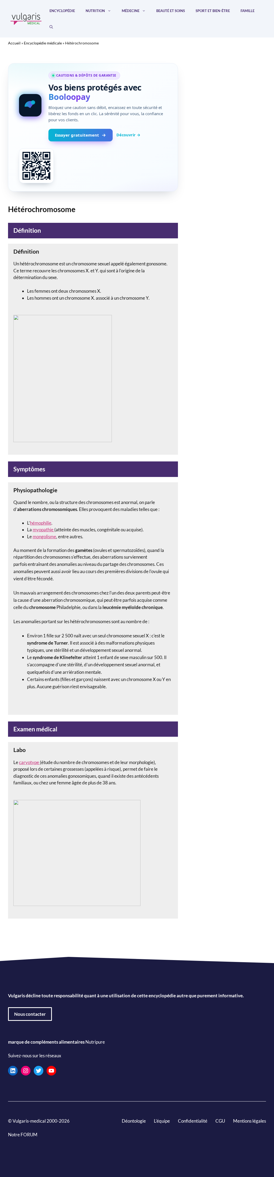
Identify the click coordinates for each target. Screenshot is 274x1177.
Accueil (14, 43)
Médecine (130, 11)
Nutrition (95, 11)
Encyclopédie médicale (43, 43)
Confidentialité (192, 1121)
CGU (220, 1121)
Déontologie (134, 1121)
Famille (247, 11)
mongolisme (44, 536)
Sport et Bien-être (213, 11)
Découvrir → (128, 134)
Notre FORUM (22, 1134)
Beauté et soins (170, 11)
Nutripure (95, 1042)
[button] (51, 27)
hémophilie (40, 523)
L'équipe (162, 1121)
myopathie (43, 529)
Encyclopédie (62, 11)
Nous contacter (30, 1014)
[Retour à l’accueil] (26, 18)
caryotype (29, 762)
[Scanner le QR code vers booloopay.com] (36, 165)
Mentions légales (249, 1121)
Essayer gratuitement (77, 135)
